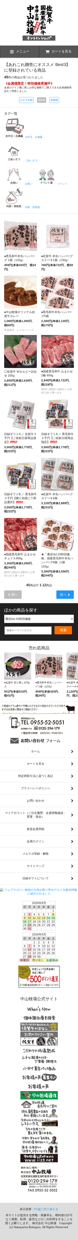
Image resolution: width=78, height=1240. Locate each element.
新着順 (54, 100)
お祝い (28, 183)
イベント (62, 183)
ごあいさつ (30, 160)
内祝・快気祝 (32, 207)
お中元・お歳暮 (33, 137)
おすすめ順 (26, 100)
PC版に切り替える (46, 1209)
